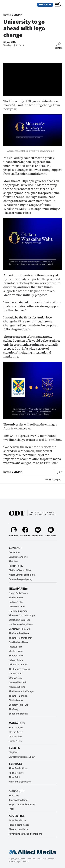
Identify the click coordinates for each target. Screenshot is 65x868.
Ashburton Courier (18, 664)
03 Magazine (15, 736)
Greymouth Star (17, 606)
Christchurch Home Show (22, 757)
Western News (16, 651)
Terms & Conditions (18, 800)
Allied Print (14, 777)
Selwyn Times (16, 660)
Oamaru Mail (15, 673)
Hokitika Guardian (18, 611)
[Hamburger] (58, 4)
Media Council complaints (22, 575)
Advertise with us (17, 820)
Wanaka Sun (15, 678)
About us (13, 561)
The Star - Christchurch (20, 638)
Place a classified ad (19, 829)
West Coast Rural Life (19, 620)
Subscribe (45, 4)
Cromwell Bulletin (18, 682)
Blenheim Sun (16, 597)
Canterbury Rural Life (19, 629)
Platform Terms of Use (20, 570)
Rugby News (15, 741)
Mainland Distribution (20, 781)
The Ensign (14, 709)
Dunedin (17, 15)
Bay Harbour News (18, 642)
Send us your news (18, 557)
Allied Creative (16, 773)
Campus (56, 479)
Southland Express (18, 713)
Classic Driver (15, 732)
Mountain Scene (17, 687)
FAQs (11, 809)
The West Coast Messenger (22, 615)
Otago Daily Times (18, 593)
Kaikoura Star (16, 602)
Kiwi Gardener (16, 727)
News (6, 15)
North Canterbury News (21, 624)
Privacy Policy (16, 566)
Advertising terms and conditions (25, 834)
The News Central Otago (21, 691)
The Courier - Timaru (19, 669)
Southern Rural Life (18, 705)
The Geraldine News (19, 633)
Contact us (14, 552)
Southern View (16, 655)
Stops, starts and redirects (22, 804)
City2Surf (13, 752)
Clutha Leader (16, 700)
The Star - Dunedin (18, 696)
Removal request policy (20, 579)
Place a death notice (19, 825)
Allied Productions (18, 768)
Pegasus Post (15, 646)
